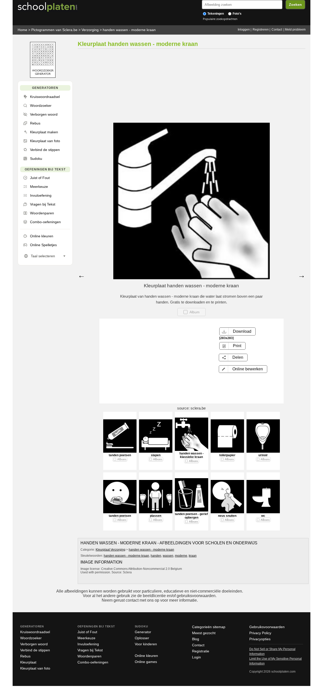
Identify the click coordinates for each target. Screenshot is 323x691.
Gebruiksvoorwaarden (267, 627)
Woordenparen (89, 656)
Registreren (261, 29)
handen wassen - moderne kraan (129, 30)
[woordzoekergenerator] (43, 76)
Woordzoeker (31, 638)
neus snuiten (227, 516)
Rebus (25, 656)
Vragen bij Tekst (90, 650)
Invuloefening (88, 644)
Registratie (200, 651)
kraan (193, 555)
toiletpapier (227, 455)
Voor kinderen (146, 644)
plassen (155, 516)
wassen (168, 555)
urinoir (263, 455)
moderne (181, 555)
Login (196, 657)
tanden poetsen (120, 455)
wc (263, 516)
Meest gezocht (204, 633)
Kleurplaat (28, 662)
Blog (195, 639)
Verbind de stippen (35, 650)
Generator (143, 632)
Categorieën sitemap (208, 627)
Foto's (236, 13)
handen (156, 555)
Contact (277, 29)
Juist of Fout (87, 632)
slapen (155, 455)
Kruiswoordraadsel (35, 632)
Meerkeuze (86, 638)
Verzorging (90, 30)
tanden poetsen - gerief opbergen (191, 515)
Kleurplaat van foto (35, 668)
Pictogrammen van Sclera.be (54, 30)
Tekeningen (215, 13)
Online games (146, 662)
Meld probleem (295, 29)
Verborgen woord (34, 644)
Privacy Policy (260, 633)
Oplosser (142, 638)
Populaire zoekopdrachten (220, 19)
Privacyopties (260, 639)
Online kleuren (146, 656)
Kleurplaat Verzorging (110, 549)
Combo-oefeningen (92, 662)
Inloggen (244, 29)
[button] (243, 369)
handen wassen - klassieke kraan (191, 455)
